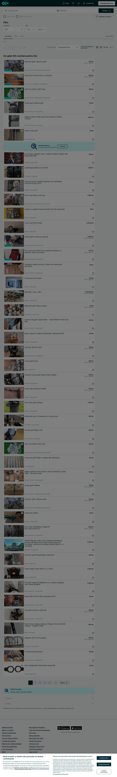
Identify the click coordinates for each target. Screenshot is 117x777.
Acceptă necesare (104, 764)
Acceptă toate (104, 758)
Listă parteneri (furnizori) (60, 774)
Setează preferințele (104, 771)
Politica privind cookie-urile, (23, 768)
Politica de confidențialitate (40, 768)
